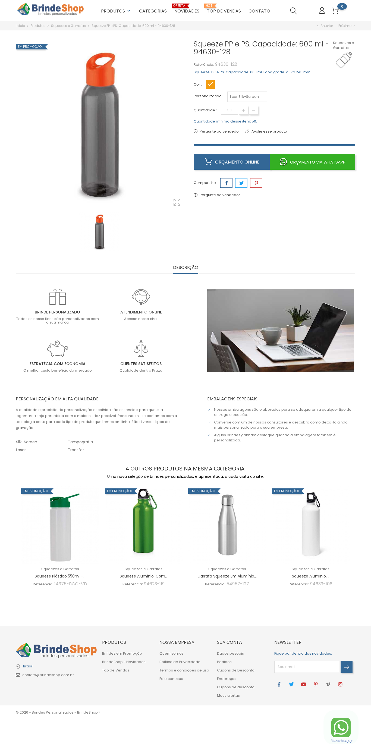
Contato (259, 11)
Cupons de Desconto (235, 670)
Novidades (186, 9)
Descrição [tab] (185, 268)
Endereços (226, 678)
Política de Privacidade (179, 661)
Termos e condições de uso (184, 670)
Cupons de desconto (235, 687)
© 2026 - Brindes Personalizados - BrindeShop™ (58, 712)
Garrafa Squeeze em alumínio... (227, 576)
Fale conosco (171, 678)
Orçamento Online (236, 162)
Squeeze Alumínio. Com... (144, 576)
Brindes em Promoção (122, 653)
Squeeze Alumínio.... (310, 576)
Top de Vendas (115, 670)
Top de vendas (224, 9)
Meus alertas (228, 695)
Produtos (116, 11)
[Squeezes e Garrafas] (346, 60)
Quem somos (171, 653)
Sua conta (229, 642)
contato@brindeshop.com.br (48, 674)
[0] (335, 11)
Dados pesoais (230, 653)
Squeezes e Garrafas (343, 45)
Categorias (153, 11)
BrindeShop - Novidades (124, 661)
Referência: (204, 64)
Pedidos (224, 661)
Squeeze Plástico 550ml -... (60, 576)
